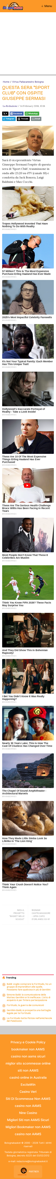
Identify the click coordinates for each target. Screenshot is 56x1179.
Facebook (17, 113)
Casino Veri (28, 1092)
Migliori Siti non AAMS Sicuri (28, 1120)
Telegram (10, 119)
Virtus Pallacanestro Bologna (28, 81)
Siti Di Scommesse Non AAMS (28, 1099)
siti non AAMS (28, 1070)
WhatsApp (33, 113)
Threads (24, 119)
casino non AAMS (28, 1106)
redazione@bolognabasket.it (32, 1161)
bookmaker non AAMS (28, 1049)
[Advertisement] (28, 46)
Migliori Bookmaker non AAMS (28, 1127)
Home (6, 81)
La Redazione (10, 106)
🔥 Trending (9, 977)
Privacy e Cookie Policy (28, 1042)
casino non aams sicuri (28, 1056)
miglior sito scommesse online (28, 1063)
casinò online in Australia (28, 1077)
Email (37, 119)
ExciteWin (28, 1084)
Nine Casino (28, 1113)
